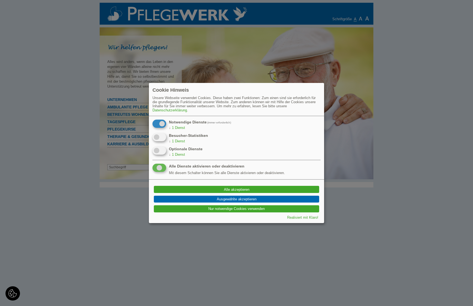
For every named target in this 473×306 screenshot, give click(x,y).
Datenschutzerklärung (169, 110)
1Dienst (177, 128)
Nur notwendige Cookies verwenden (236, 209)
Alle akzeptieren (236, 189)
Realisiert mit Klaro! (302, 217)
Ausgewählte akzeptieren (236, 199)
